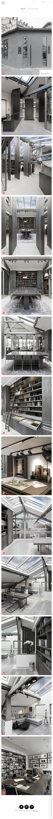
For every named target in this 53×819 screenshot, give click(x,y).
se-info (35, 811)
